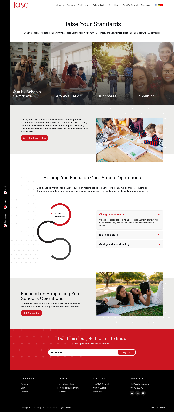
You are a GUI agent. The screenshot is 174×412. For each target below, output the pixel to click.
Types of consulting (65, 384)
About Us (60, 5)
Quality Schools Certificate (46, 407)
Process (24, 392)
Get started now (31, 313)
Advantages (26, 384)
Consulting (113, 5)
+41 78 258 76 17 (138, 388)
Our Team (61, 392)
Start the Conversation (34, 138)
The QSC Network (130, 5)
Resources (145, 5)
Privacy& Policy (158, 408)
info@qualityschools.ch (140, 384)
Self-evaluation (99, 5)
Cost (23, 388)
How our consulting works (68, 388)
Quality (70, 5)
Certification (83, 5)
